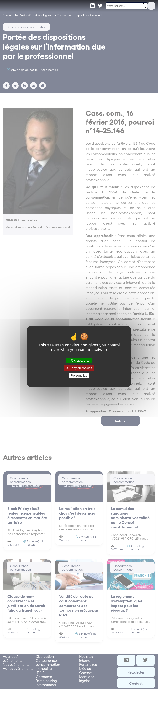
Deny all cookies (80, 368)
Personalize (79, 375)
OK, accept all (80, 360)
